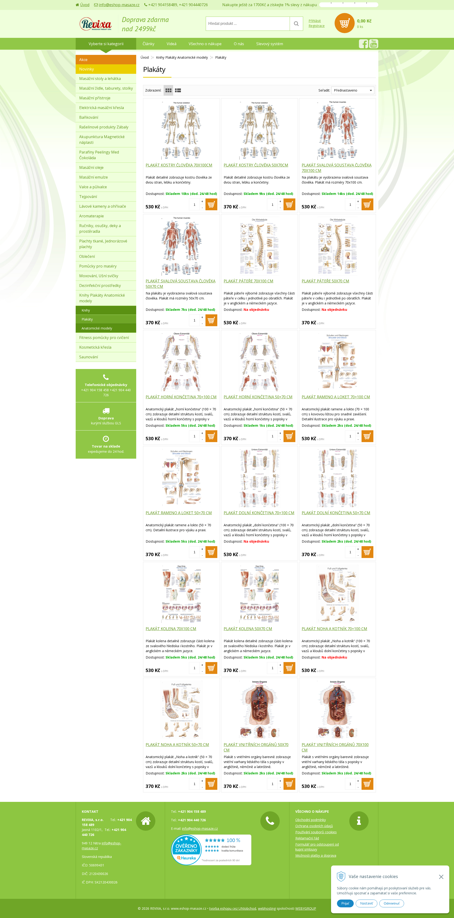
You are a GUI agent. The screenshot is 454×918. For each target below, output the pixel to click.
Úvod (84, 4)
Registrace (317, 25)
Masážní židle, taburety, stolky (106, 88)
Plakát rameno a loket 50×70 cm (179, 512)
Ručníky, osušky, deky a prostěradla (100, 228)
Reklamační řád (307, 838)
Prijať (345, 903)
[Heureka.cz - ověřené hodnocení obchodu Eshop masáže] (211, 863)
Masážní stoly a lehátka (100, 78)
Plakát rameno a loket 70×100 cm (336, 397)
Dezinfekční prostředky (100, 285)
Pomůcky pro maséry (98, 266)
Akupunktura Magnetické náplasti (102, 139)
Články (148, 43)
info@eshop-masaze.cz (119, 4)
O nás (239, 43)
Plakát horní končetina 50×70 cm (258, 397)
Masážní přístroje (94, 98)
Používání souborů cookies (316, 832)
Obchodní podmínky (310, 819)
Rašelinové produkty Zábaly (103, 127)
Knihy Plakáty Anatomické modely (182, 57)
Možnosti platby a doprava (315, 855)
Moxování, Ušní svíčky (98, 275)
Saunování (88, 357)
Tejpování (88, 196)
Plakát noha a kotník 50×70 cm (177, 744)
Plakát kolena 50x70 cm (248, 628)
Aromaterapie (91, 216)
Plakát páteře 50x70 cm (325, 281)
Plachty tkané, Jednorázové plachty (103, 243)
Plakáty (87, 319)
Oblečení (87, 256)
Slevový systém (269, 43)
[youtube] (373, 46)
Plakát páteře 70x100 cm (248, 281)
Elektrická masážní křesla (101, 107)
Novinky (86, 69)
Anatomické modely (97, 328)
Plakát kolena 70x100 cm (171, 628)
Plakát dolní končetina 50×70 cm (336, 512)
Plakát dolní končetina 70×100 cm (259, 512)
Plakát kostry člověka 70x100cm (179, 165)
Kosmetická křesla (95, 347)
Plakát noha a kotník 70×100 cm (334, 628)
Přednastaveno (345, 90)
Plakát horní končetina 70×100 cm (181, 397)
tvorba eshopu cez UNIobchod (232, 908)
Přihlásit (315, 20)
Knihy (86, 310)
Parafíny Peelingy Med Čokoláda (99, 154)
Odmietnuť (392, 903)
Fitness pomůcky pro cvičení (104, 337)
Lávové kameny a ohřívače (102, 206)
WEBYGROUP (305, 908)
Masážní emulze (93, 177)
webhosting (267, 908)
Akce (83, 59)
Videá (171, 43)
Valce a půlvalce (93, 186)
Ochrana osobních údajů (314, 826)
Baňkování (88, 117)
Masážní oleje (91, 167)
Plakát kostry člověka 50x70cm (256, 165)
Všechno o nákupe (205, 43)
